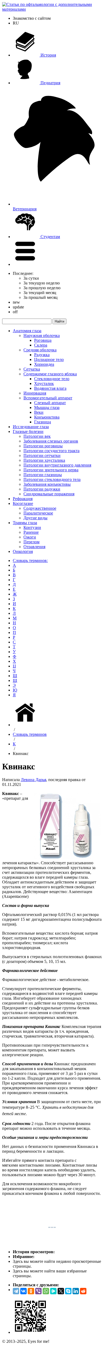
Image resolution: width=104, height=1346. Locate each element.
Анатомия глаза (27, 330)
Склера (40, 345)
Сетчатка (31, 369)
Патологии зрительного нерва (50, 470)
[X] (61, 1291)
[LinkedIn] (76, 1291)
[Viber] (38, 1291)
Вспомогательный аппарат (47, 398)
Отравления (34, 546)
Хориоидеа (44, 364)
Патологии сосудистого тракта (51, 450)
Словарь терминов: (30, 560)
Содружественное (39, 508)
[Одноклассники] (31, 1291)
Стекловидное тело (51, 378)
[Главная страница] (26, 724)
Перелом (31, 542)
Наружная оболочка (41, 335)
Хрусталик (44, 383)
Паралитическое (38, 513)
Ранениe (31, 532)
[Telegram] (16, 1291)
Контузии (32, 527)
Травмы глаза (25, 522)
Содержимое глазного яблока (50, 374)
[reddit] (83, 1291)
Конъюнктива (46, 417)
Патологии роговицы (43, 446)
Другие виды (35, 518)
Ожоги (29, 537)
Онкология (23, 551)
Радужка (42, 354)
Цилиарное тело (49, 359)
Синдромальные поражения (48, 494)
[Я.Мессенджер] (53, 1291)
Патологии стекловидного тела (52, 479)
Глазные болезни (28, 431)
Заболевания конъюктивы (47, 484)
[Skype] (68, 1291)
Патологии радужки (41, 489)
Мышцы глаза (46, 407)
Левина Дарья (33, 779)
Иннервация (34, 393)
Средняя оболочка (40, 350)
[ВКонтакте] (23, 1291)
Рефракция (23, 498)
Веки (38, 412)
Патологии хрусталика (44, 460)
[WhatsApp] (46, 1291)
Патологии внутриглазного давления (57, 465)
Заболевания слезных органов (50, 441)
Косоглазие (23, 503)
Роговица (42, 340)
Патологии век (37, 436)
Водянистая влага (50, 388)
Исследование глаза (31, 426)
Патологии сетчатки (42, 455)
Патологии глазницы (42, 474)
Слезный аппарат (50, 402)
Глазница (42, 422)
